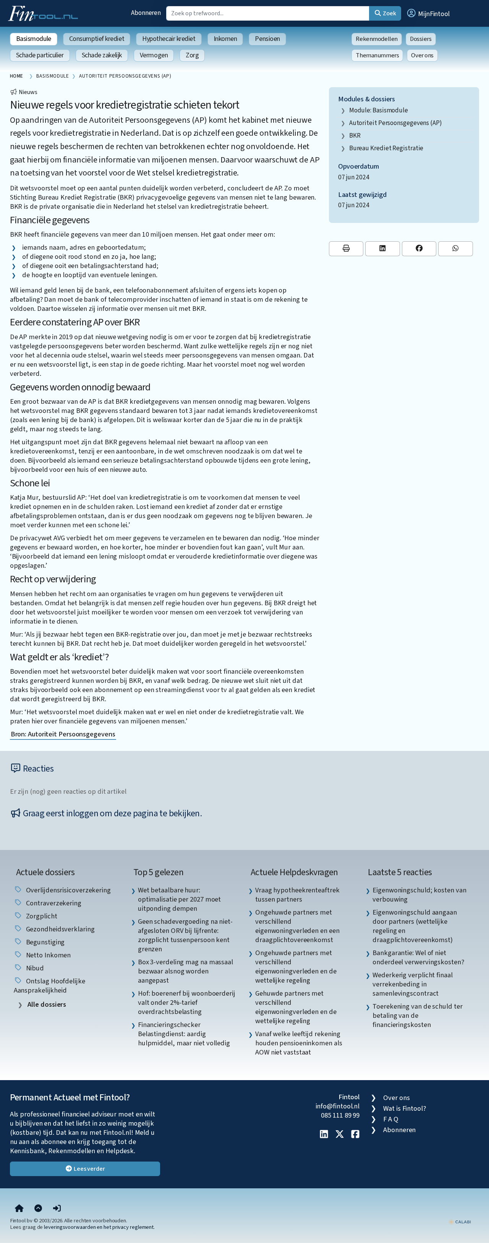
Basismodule (33, 39)
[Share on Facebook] (419, 248)
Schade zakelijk (102, 55)
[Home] (19, 1209)
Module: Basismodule (378, 110)
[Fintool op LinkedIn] (324, 1135)
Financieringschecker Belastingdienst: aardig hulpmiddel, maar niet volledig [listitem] (184, 1034)
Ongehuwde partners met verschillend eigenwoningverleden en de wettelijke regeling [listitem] (296, 966)
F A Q (390, 1119)
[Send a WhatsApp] (455, 248)
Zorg (192, 55)
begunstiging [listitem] (44, 942)
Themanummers (377, 55)
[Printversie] (346, 248)
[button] (428, 13)
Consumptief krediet (96, 39)
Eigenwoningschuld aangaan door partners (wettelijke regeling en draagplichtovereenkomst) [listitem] (414, 926)
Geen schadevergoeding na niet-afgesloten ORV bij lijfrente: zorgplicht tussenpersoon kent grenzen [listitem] (185, 935)
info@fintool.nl (338, 1106)
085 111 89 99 (340, 1115)
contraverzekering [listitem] (52, 903)
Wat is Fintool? (404, 1108)
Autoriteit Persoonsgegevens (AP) (395, 123)
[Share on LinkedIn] (382, 248)
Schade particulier (40, 55)
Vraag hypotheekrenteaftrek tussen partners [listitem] (297, 894)
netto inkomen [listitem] (47, 955)
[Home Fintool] (45, 13)
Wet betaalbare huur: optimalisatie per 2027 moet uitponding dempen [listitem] (179, 899)
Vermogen (154, 55)
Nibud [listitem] (34, 968)
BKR (355, 135)
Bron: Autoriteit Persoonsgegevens (63, 734)
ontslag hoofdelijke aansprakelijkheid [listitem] (49, 985)
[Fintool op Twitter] (340, 1135)
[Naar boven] (38, 1209)
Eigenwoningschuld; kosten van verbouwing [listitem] (419, 894)
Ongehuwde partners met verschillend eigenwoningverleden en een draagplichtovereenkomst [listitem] (297, 926)
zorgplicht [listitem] (40, 916)
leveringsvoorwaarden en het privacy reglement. (99, 1227)
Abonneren (146, 13)
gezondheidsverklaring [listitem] (59, 929)
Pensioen (267, 39)
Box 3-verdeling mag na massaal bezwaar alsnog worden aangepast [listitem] (185, 971)
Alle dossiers (46, 1004)
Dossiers (421, 39)
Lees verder (89, 1169)
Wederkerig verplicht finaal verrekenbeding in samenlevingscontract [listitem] (412, 984)
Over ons (422, 55)
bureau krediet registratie (386, 148)
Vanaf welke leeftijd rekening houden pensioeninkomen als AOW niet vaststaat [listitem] (298, 1043)
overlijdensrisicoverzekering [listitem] (67, 890)
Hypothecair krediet (168, 39)
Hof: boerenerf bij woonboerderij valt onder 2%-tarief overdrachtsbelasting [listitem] (186, 1002)
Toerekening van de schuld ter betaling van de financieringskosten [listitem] (417, 1015)
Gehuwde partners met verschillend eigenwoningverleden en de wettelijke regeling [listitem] (296, 1007)
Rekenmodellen (377, 39)
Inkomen (225, 39)
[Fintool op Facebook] (355, 1135)
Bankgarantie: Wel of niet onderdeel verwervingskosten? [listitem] (418, 957)
